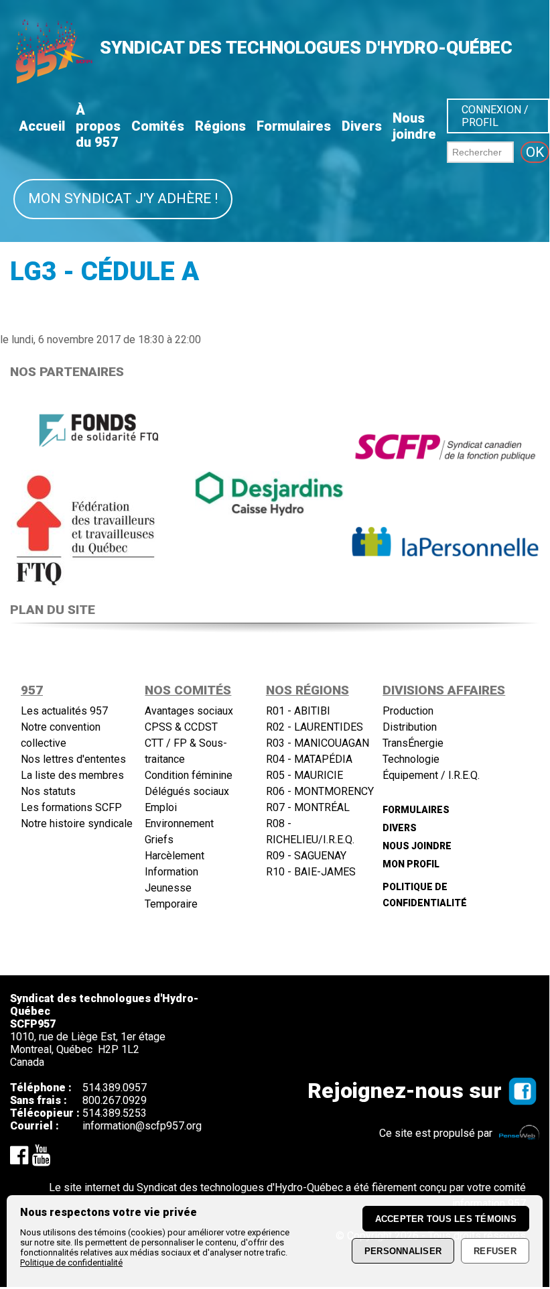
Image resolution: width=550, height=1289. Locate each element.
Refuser (495, 1251)
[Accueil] (53, 79)
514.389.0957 (114, 1087)
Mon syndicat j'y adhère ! (123, 198)
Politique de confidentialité (71, 1262)
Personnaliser (402, 1251)
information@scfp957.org (142, 1125)
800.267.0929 (114, 1100)
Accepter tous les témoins (446, 1219)
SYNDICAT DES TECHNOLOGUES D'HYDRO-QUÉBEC (306, 47)
